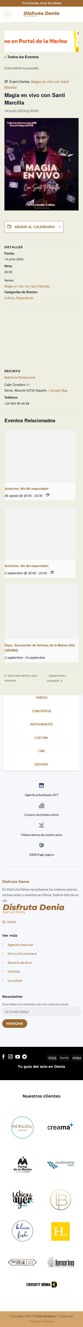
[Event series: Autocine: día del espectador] (47, 495)
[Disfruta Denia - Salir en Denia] (41, 14)
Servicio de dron (20, 962)
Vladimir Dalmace (41, 1321)
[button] (7, 14)
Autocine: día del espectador (26, 488)
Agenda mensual (20, 944)
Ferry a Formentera (22, 954)
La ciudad (15, 980)
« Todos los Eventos (21, 56)
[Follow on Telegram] (24, 1057)
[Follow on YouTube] (17, 1057)
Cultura (9, 298)
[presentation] (40, 456)
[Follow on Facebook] (3, 1057)
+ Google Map (58, 390)
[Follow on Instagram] (10, 1057)
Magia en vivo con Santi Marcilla (27, 286)
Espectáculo (24, 298)
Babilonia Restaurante (19, 377)
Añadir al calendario (35, 227)
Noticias (14, 971)
